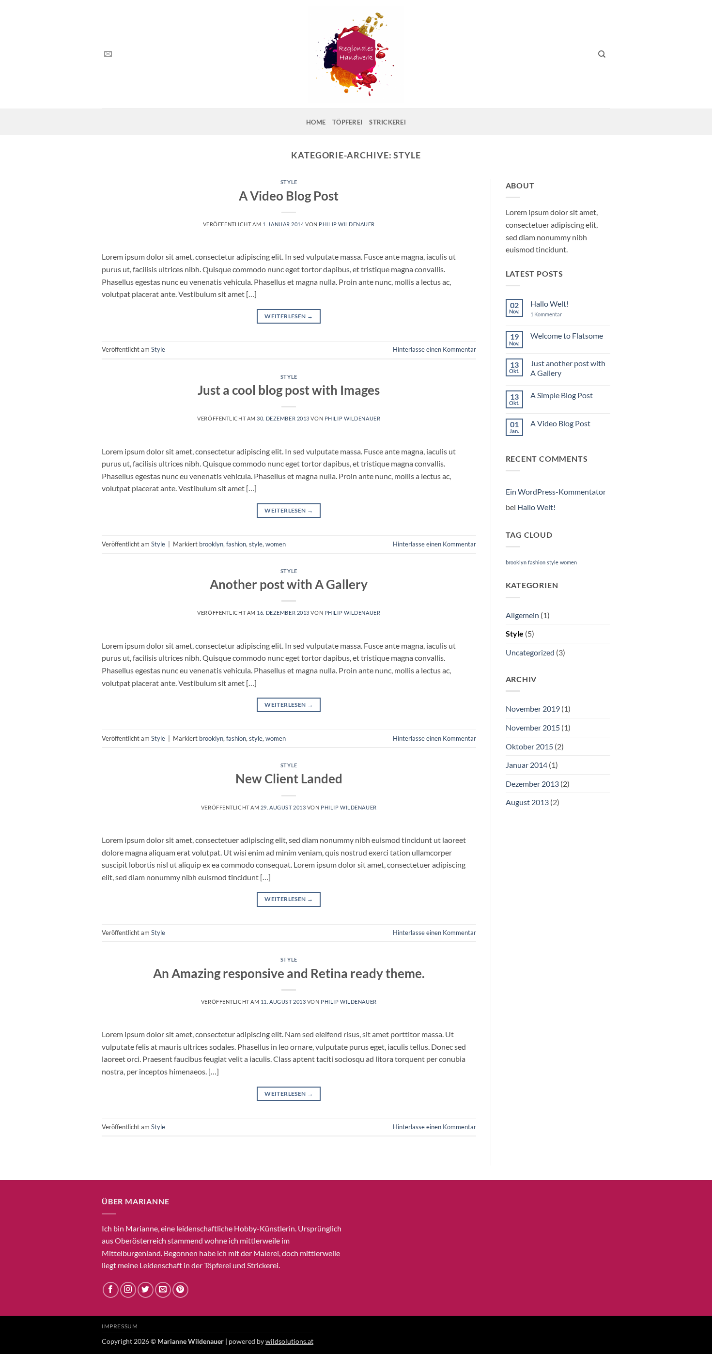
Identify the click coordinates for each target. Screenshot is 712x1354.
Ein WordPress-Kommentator (556, 491)
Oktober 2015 (529, 746)
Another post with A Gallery (289, 584)
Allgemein (522, 615)
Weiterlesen (288, 316)
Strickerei (387, 122)
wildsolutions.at (289, 1341)
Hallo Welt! (549, 303)
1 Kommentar (552, 314)
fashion (236, 544)
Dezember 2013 (532, 783)
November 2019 (533, 708)
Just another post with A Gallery (567, 367)
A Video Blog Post (289, 195)
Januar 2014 (526, 764)
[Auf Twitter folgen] (146, 1290)
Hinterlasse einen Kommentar (434, 349)
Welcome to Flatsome (566, 335)
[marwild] (356, 54)
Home (315, 122)
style (256, 544)
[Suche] (601, 54)
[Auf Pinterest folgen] (180, 1290)
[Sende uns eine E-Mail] (108, 54)
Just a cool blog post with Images (289, 390)
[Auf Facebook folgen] (111, 1290)
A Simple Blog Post (561, 395)
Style (288, 182)
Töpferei (347, 122)
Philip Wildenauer (347, 224)
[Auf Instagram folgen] (128, 1290)
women (275, 544)
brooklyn (211, 544)
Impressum (120, 1326)
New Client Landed (288, 778)
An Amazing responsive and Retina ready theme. (289, 973)
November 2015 (533, 727)
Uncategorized (530, 652)
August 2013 (527, 802)
